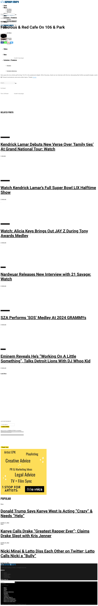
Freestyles (9, 10)
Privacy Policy (7, 574)
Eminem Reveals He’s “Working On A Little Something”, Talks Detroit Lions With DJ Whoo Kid (45, 358)
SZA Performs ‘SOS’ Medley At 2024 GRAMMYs (43, 317)
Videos (5, 589)
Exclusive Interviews (12, 20)
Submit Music (7, 577)
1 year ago (3, 156)
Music (5, 7)
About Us (6, 594)
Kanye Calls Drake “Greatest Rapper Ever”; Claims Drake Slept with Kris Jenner (45, 533)
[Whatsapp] (5, 43)
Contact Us (6, 575)
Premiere (9, 19)
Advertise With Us (8, 597)
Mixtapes (9, 12)
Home (5, 5)
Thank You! (4, 447)
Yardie (34, 77)
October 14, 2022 (5, 562)
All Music (9, 9)
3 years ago (3, 324)
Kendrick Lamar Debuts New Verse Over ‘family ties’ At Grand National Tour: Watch (47, 146)
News (2, 504)
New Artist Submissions (9, 598)
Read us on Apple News (9, 601)
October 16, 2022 (5, 542)
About (5, 572)
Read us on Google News (10, 600)
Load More (4, 373)
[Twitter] (11, 43)
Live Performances (12, 21)
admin (10, 39)
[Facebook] (2, 43)
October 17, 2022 (5, 522)
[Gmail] (8, 43)
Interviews (3, 21)
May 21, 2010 (4, 40)
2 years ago (3, 199)
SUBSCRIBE (5, 426)
